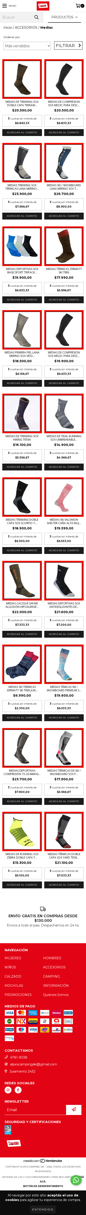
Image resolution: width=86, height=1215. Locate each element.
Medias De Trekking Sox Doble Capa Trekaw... (22, 103)
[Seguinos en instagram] (8, 1090)
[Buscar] (36, 17)
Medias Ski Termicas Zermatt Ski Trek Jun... (22, 688)
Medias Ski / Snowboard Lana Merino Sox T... (64, 187)
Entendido (43, 1209)
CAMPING (51, 976)
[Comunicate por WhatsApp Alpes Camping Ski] (75, 1180)
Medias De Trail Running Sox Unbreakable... (64, 437)
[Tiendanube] (43, 1162)
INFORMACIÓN (56, 986)
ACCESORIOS (26, 27)
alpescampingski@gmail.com (33, 1064)
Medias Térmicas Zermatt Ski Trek (64, 270)
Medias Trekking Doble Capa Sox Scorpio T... (22, 521)
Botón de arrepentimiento (43, 1186)
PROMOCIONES (18, 995)
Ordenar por (11, 37)
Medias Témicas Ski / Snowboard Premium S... (64, 688)
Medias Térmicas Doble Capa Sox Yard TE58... (64, 855)
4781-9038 (18, 1057)
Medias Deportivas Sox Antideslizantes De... (64, 605)
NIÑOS (10, 967)
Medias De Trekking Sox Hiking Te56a (22, 437)
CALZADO (13, 976)
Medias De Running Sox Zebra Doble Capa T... (22, 855)
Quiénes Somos (56, 995)
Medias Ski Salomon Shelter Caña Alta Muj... (64, 521)
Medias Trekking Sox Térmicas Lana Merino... (22, 187)
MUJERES (13, 958)
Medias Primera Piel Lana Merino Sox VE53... (22, 354)
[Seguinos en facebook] (18, 1090)
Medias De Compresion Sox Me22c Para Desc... (64, 354)
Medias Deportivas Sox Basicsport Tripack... (22, 270)
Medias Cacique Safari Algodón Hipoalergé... (22, 605)
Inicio (7, 27)
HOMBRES (52, 958)
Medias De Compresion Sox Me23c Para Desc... (64, 103)
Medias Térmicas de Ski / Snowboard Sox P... (63, 772)
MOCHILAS (14, 986)
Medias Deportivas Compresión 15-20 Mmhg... (22, 772)
